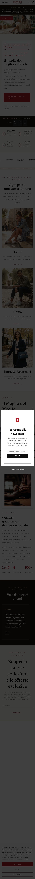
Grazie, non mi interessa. (17, 469)
